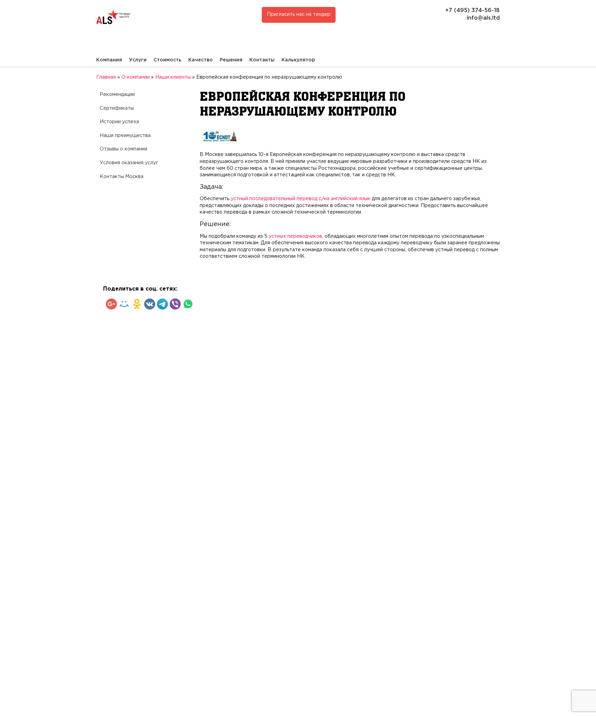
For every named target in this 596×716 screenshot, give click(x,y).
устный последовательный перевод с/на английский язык (300, 199)
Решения (231, 60)
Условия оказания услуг (129, 163)
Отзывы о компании (123, 149)
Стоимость (167, 60)
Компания (109, 60)
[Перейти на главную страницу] (192, 18)
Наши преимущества (125, 136)
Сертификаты (117, 108)
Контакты (262, 60)
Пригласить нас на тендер (298, 14)
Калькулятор (298, 60)
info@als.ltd (483, 18)
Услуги (138, 60)
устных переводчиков (295, 236)
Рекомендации (117, 94)
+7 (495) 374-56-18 (472, 10)
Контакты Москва (121, 177)
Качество (200, 60)
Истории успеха (119, 122)
